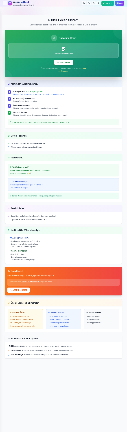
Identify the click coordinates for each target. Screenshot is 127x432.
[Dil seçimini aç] (84, 3)
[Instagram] (94, 3)
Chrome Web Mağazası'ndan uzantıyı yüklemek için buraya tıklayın (38, 94)
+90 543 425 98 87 (20, 290)
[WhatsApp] (98, 3)
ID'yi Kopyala (65, 62)
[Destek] (89, 3)
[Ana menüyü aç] (5, 3)
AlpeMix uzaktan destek (30, 282)
